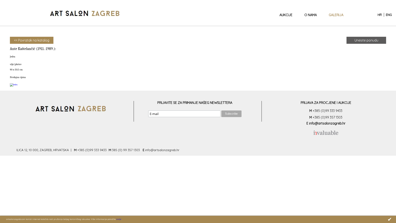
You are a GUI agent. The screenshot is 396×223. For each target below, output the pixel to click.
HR (380, 15)
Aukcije (285, 15)
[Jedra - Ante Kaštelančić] (14, 84)
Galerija (336, 15)
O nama (310, 15)
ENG (389, 15)
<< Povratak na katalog (31, 40)
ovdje (118, 219)
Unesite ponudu (366, 40)
